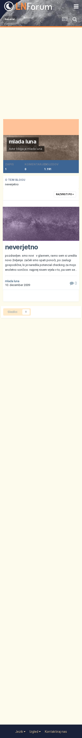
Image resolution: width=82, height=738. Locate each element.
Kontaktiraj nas (56, 731)
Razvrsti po (64, 194)
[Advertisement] (41, 71)
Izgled (34, 731)
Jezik (19, 731)
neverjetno (21, 247)
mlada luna (22, 141)
